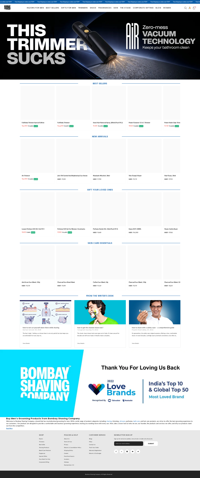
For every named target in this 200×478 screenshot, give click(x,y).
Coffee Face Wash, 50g (100, 282)
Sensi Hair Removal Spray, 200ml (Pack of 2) (108, 122)
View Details (26, 343)
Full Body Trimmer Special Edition (33, 122)
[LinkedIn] (122, 451)
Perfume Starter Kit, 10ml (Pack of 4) (105, 229)
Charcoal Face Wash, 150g (137, 282)
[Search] (185, 8)
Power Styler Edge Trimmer (173, 122)
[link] (100, 383)
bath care (136, 421)
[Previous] (22, 46)
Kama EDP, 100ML (135, 229)
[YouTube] (133, 451)
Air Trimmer (26, 175)
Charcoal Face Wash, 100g (173, 282)
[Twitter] (138, 451)
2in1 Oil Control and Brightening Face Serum (72, 175)
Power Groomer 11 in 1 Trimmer (139, 122)
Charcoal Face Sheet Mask (66, 282)
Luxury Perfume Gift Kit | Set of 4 (33, 229)
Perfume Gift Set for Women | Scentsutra (71, 229)
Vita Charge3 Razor (135, 175)
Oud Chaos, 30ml (170, 175)
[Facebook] (116, 451)
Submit (151, 444)
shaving (109, 421)
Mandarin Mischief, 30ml (101, 175)
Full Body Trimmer (63, 122)
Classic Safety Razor (171, 229)
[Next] (178, 46)
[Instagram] (127, 451)
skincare (122, 421)
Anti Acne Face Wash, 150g (31, 282)
